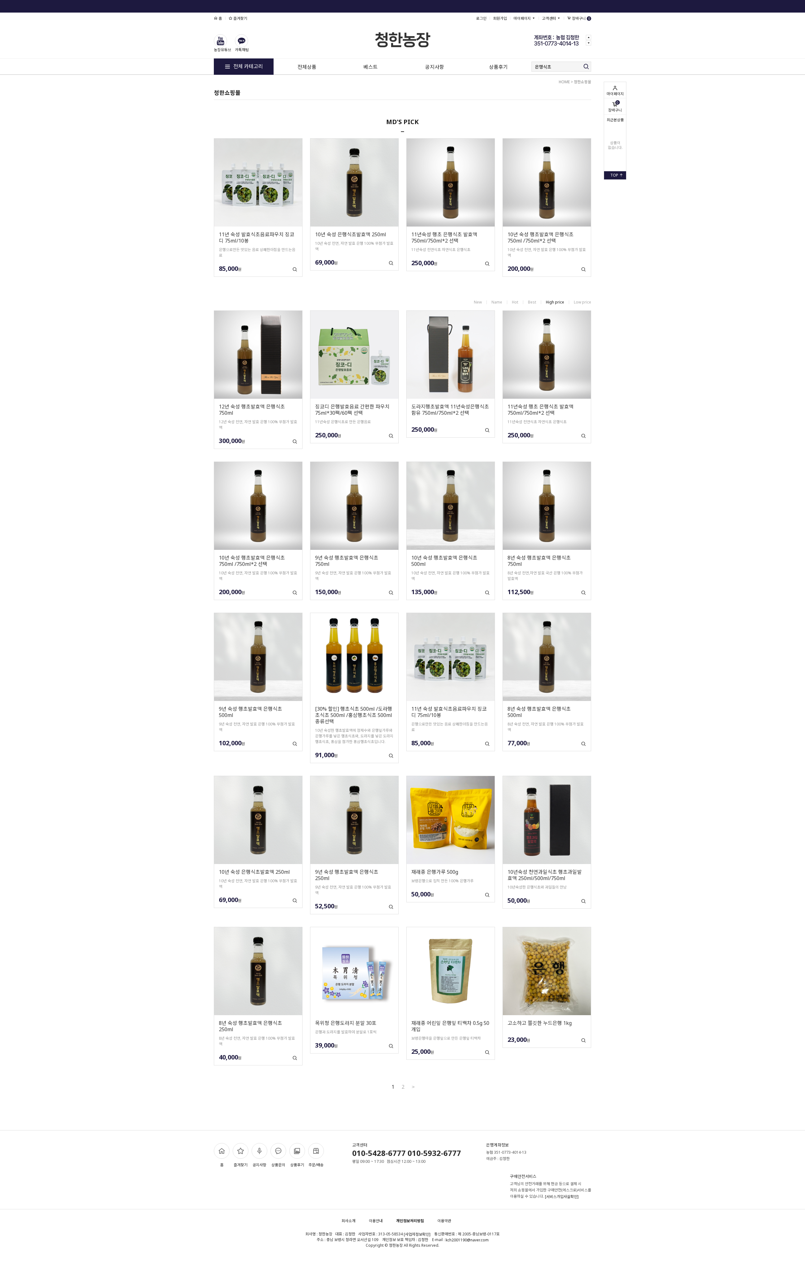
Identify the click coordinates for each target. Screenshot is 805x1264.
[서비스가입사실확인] (562, 1197)
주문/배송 (316, 1164)
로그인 (481, 18)
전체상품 (306, 66)
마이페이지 (615, 93)
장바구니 (615, 106)
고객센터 (549, 18)
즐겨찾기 (239, 18)
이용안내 (376, 1220)
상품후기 (498, 66)
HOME (564, 82)
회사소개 (348, 1220)
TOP (614, 175)
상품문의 (278, 1164)
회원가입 (500, 18)
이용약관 (444, 1220)
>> (413, 1087)
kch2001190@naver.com (467, 1240)
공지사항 (434, 66)
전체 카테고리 (247, 66)
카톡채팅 (242, 49)
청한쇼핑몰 (582, 82)
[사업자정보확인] (417, 1234)
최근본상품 (615, 120)
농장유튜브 (222, 49)
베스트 (371, 66)
